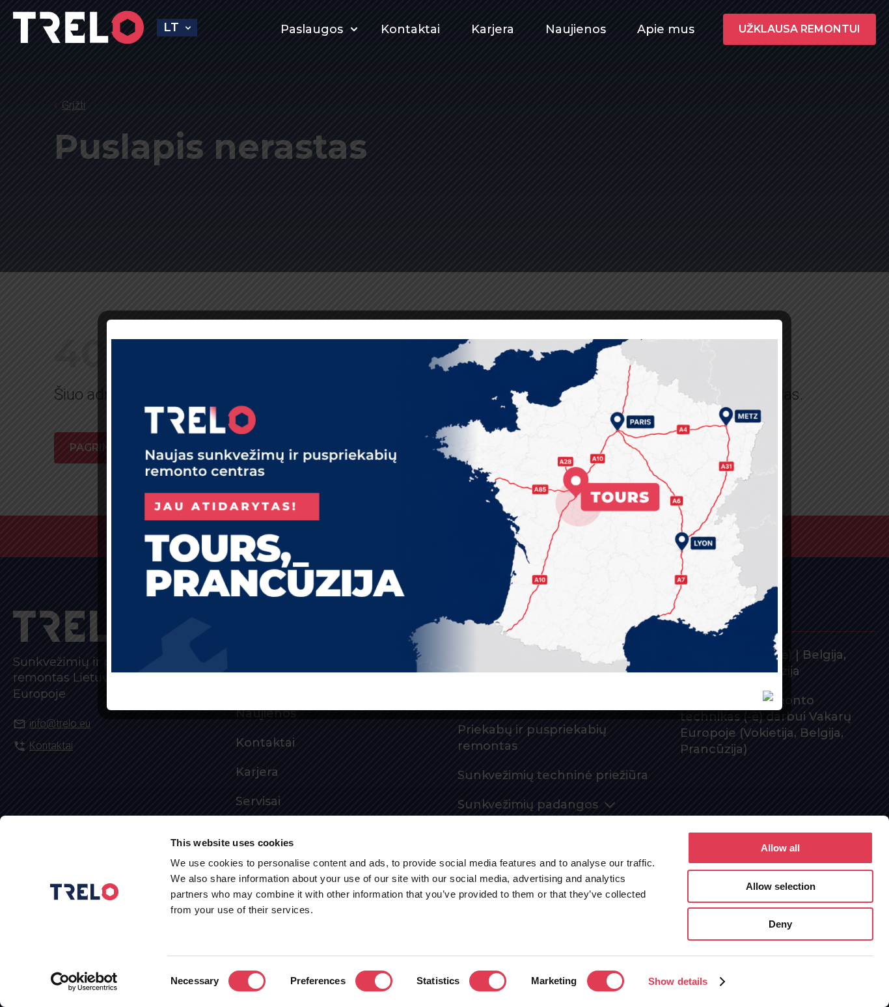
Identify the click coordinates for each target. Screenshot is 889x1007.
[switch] (373, 981)
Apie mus (665, 29)
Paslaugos (311, 29)
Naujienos (575, 29)
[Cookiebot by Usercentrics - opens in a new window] (84, 981)
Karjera (492, 29)
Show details (677, 981)
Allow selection (780, 886)
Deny (780, 924)
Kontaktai (410, 29)
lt (171, 27)
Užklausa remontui (799, 29)
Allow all (780, 847)
